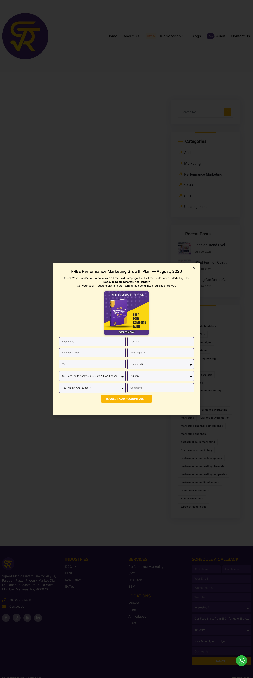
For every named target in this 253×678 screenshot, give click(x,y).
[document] (126, 339)
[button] (194, 268)
